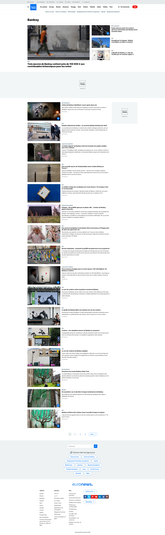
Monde (58, 7)
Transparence (73, 509)
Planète (92, 7)
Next (79, 7)
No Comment (115, 26)
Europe (51, 7)
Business (66, 7)
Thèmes (42, 490)
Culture (85, 7)
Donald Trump (95, 469)
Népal (87, 473)
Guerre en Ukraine (61, 11)
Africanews (57, 514)
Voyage (73, 7)
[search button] (83, 2)
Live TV (56, 493)
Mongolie (78, 473)
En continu (43, 7)
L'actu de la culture (67, 144)
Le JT (55, 496)
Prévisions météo (59, 498)
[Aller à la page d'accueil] (33, 7)
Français (31, 2)
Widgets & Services (59, 512)
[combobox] (92, 2)
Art (28, 61)
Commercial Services (75, 497)
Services (56, 490)
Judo (84, 469)
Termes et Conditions (75, 500)
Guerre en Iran (49, 11)
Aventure (80, 465)
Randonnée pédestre (113, 11)
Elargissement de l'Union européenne (88, 11)
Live (135, 7)
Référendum (72, 11)
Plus (70, 490)
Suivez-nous (57, 503)
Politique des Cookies (75, 502)
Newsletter (89, 502)
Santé (99, 7)
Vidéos (105, 7)
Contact (71, 511)
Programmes (43, 515)
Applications (57, 505)
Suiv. (92, 434)
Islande (103, 11)
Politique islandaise (72, 469)
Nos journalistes (44, 517)
